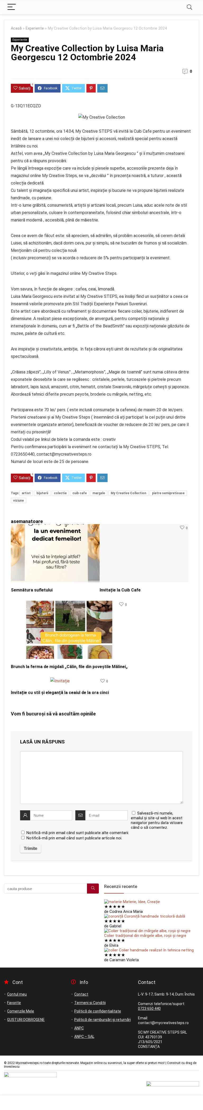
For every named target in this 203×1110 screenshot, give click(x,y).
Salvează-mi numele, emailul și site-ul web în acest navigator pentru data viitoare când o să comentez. (157, 820)
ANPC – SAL (84, 1036)
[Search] (189, 7)
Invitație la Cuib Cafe (120, 590)
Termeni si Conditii (90, 1003)
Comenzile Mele (20, 1011)
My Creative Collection (128, 493)
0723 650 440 (149, 1008)
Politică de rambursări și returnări (102, 1020)
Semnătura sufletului (32, 590)
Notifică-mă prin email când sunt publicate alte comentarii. (77, 832)
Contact (81, 994)
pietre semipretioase (168, 493)
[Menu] (11, 7)
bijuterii (42, 493)
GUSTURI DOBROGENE (26, 1020)
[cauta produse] (93, 889)
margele (99, 493)
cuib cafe (79, 493)
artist (26, 493)
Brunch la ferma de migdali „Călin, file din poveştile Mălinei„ (69, 666)
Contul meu (17, 994)
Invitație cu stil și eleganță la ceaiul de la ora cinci (60, 692)
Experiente (35, 28)
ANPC (79, 1028)
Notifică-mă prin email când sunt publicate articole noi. (74, 838)
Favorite (14, 1003)
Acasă (16, 28)
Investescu (12, 1067)
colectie (60, 493)
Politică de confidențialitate (97, 1011)
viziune (18, 500)
